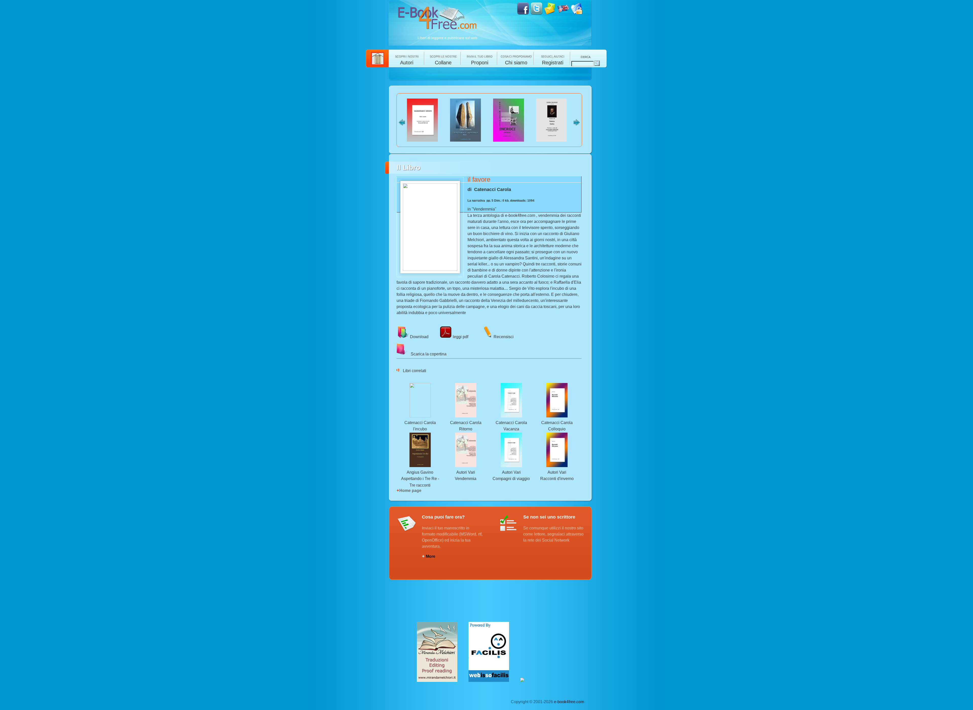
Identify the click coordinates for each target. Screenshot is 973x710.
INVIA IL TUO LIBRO (480, 60)
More (428, 556)
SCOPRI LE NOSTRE (443, 60)
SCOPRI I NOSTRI (407, 60)
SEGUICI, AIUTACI (552, 60)
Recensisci (504, 336)
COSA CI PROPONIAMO (516, 60)
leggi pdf (460, 336)
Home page (409, 490)
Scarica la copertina (427, 354)
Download (419, 336)
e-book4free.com (569, 702)
